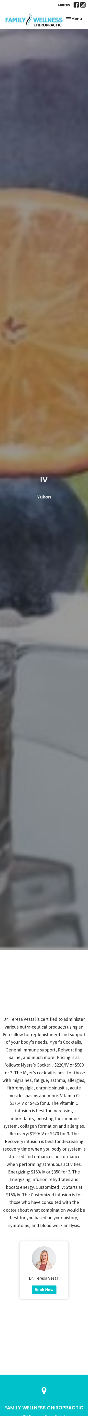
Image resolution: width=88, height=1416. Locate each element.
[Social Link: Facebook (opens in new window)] (76, 5)
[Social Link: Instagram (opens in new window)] (83, 5)
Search (64, 4)
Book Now (44, 1289)
